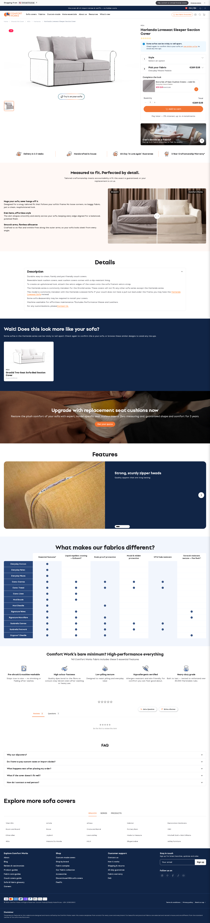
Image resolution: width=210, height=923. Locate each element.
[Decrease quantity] (146, 102)
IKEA (7, 841)
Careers (7, 886)
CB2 (169, 829)
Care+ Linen (18, 594)
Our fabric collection (65, 870)
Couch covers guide (12, 878)
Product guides (11, 870)
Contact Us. (63, 306)
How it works (113, 862)
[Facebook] (173, 875)
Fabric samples (63, 866)
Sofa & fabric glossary (14, 882)
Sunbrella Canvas (18, 623)
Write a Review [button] (169, 709)
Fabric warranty (115, 874)
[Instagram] (162, 875)
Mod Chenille (18, 606)
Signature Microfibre (18, 618)
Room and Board (13, 829)
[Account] (204, 8)
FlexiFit (59, 882)
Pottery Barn (132, 829)
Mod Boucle (18, 600)
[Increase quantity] (155, 102)
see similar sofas (190, 46)
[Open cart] (204, 15)
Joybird (49, 835)
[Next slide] (201, 495)
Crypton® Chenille (18, 635)
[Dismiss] (204, 2)
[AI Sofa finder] (195, 15)
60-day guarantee (116, 870)
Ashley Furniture (174, 841)
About (6, 858)
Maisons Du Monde (54, 841)
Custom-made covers (65, 858)
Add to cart (175, 109)
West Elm (10, 823)
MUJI (89, 841)
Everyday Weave (18, 576)
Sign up (200, 862)
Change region (196, 3)
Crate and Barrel (94, 829)
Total (200, 98)
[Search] (200, 15)
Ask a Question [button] (148, 709)
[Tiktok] (178, 875)
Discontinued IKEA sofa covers (69, 878)
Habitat (130, 823)
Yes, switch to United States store (172, 3)
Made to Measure (134, 835)
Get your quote (105, 424)
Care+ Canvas (18, 582)
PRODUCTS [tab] (116, 813)
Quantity (148, 98)
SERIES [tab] (104, 813)
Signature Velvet (18, 612)
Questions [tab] (52, 713)
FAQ (109, 878)
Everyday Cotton (18, 564)
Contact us (113, 858)
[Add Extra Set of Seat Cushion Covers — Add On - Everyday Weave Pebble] (196, 89)
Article (49, 823)
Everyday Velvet (18, 570)
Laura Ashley (92, 835)
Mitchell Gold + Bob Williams (179, 835)
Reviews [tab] (36, 713)
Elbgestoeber (132, 841)
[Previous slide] (9, 495)
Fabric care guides (12, 874)
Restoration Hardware (177, 823)
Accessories (61, 874)
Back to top (199, 902)
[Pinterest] (167, 875)
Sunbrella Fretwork (18, 629)
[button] (173, 59)
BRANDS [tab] (92, 813)
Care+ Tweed (18, 588)
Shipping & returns (116, 866)
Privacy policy (188, 902)
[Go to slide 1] (9, 106)
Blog (6, 862)
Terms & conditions (173, 902)
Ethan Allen (10, 835)
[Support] (200, 8)
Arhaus (89, 823)
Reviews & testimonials (14, 866)
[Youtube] (183, 875)
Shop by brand (62, 862)
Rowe (48, 829)
